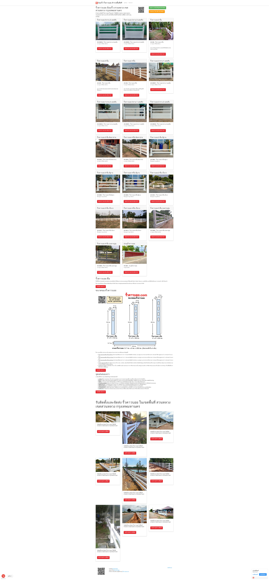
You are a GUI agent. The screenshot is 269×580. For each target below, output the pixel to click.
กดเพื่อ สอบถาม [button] (101, 286)
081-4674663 (116, 570)
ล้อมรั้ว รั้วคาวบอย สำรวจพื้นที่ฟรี (110, 3)
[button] (141, 9)
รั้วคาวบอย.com (126, 571)
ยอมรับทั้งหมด (262, 574)
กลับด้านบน (169, 567)
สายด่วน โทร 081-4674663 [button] (157, 11)
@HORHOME (115, 568)
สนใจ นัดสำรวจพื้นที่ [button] (103, 431)
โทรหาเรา (131, 2)
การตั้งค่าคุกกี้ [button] (255, 574)
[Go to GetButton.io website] (3, 578)
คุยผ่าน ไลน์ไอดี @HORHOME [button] (157, 7)
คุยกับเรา (125, 2)
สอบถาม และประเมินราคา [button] (104, 48)
